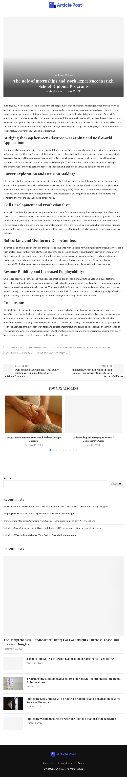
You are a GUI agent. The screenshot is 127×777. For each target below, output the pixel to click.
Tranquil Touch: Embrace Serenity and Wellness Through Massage (33, 439)
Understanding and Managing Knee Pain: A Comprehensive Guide (93, 439)
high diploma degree (38, 347)
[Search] (122, 5)
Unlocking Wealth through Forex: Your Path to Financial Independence (39, 535)
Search (7, 478)
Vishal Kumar (55, 91)
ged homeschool (14, 347)
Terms (81, 763)
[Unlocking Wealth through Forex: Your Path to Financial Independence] (13, 723)
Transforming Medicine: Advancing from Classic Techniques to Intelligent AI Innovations (49, 520)
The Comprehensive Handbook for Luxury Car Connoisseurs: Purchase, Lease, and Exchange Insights (55, 506)
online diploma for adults (19, 353)
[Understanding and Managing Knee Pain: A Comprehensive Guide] (93, 414)
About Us (48, 763)
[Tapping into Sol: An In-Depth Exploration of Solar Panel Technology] (13, 663)
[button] (9, 423)
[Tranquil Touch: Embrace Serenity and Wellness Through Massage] (33, 414)
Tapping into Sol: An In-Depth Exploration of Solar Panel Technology (38, 513)
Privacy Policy (65, 763)
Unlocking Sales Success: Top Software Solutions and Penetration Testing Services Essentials (52, 527)
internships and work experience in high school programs (83, 347)
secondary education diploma (52, 353)
